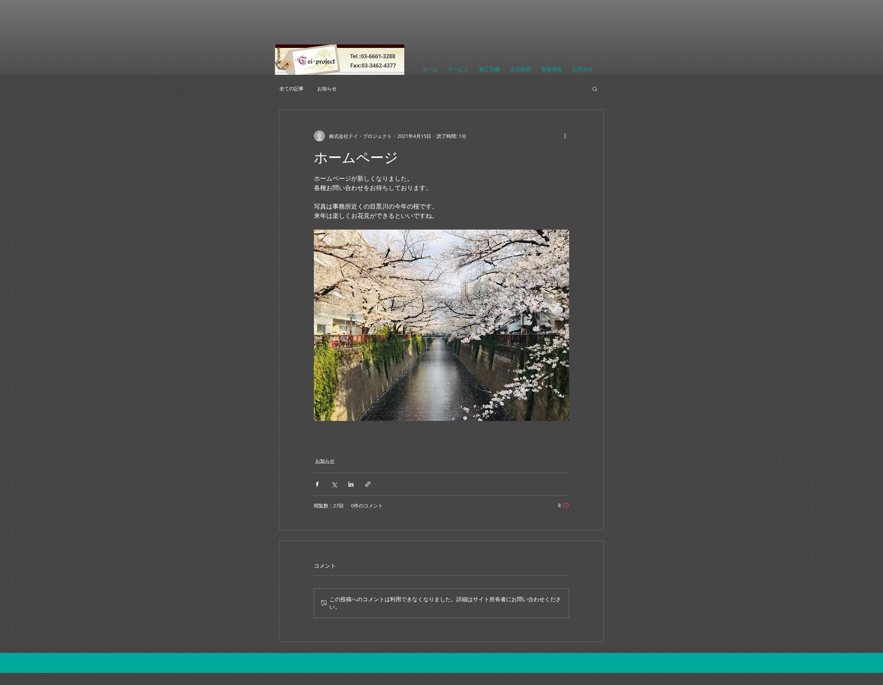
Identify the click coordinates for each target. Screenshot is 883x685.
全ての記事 (291, 88)
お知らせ (327, 88)
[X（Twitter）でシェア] (334, 484)
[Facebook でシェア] (317, 484)
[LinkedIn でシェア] (351, 484)
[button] (595, 88)
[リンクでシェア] (368, 484)
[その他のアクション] (565, 136)
